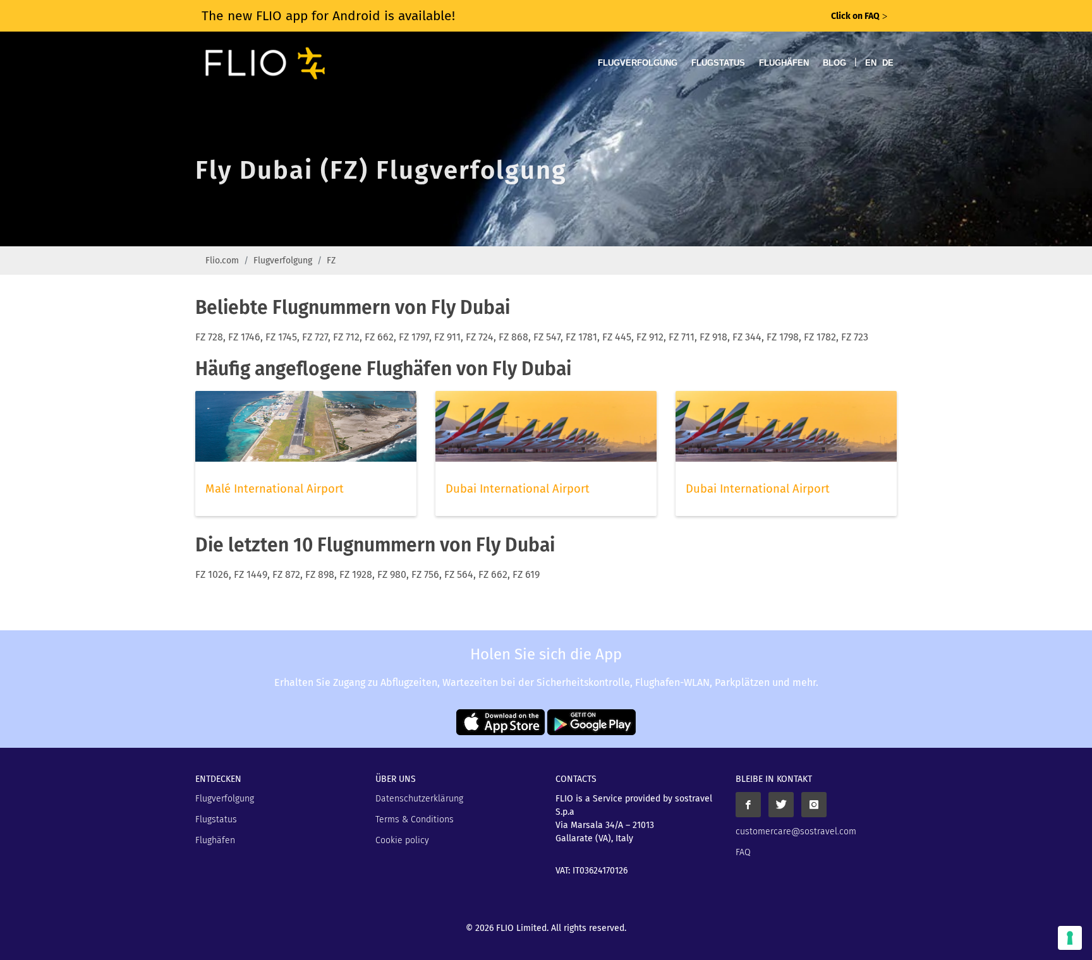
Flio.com (222, 260)
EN (871, 63)
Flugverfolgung (637, 63)
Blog (834, 63)
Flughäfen (784, 63)
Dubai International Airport (518, 489)
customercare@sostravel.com (796, 831)
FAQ (743, 852)
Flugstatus (718, 63)
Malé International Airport (274, 489)
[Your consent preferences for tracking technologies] (1070, 938)
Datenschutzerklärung (419, 798)
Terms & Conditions (414, 819)
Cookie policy (402, 840)
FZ (331, 260)
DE (888, 63)
